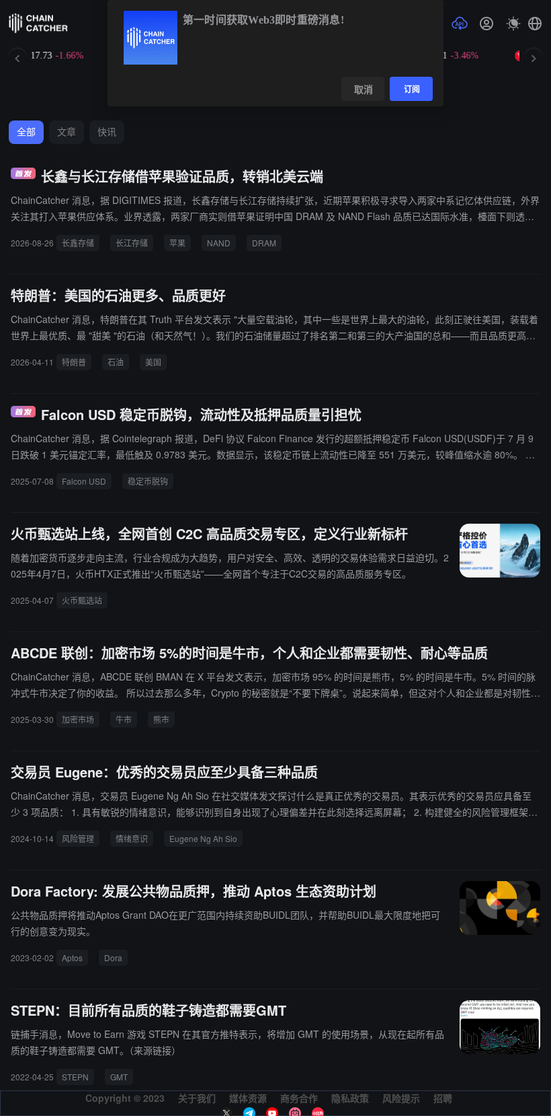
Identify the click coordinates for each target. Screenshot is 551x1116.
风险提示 (401, 1098)
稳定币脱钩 (148, 481)
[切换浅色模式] (513, 23)
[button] (535, 23)
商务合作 (299, 1098)
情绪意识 (132, 838)
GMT (119, 1076)
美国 (153, 362)
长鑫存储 (78, 242)
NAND (218, 242)
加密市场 (78, 719)
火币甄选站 (82, 600)
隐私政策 (350, 1098)
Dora (113, 957)
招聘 (442, 1098)
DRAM (264, 242)
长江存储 (132, 242)
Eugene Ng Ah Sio (203, 838)
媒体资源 (248, 1098)
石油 (116, 362)
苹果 (177, 242)
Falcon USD (84, 481)
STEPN (75, 1076)
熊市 (161, 719)
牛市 (124, 719)
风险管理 (78, 838)
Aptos (72, 957)
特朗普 (74, 362)
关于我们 (197, 1098)
